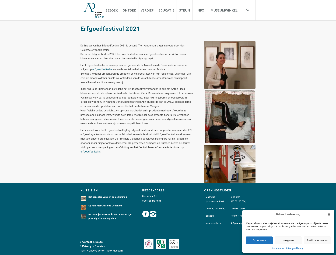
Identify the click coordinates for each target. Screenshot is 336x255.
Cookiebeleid (278, 248)
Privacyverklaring (294, 248)
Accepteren (259, 240)
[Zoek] (247, 10)
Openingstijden (241, 223)
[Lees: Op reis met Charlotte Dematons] (83, 207)
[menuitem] (111, 10)
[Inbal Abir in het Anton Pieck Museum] (229, 65)
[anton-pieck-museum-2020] (93, 10)
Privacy (86, 246)
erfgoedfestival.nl (102, 69)
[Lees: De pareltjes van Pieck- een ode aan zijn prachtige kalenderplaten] (83, 216)
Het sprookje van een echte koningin (107, 197)
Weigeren (288, 240)
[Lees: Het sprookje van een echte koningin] (83, 198)
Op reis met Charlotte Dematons (105, 205)
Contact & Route (92, 241)
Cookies (99, 246)
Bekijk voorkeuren (317, 240)
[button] (329, 214)
